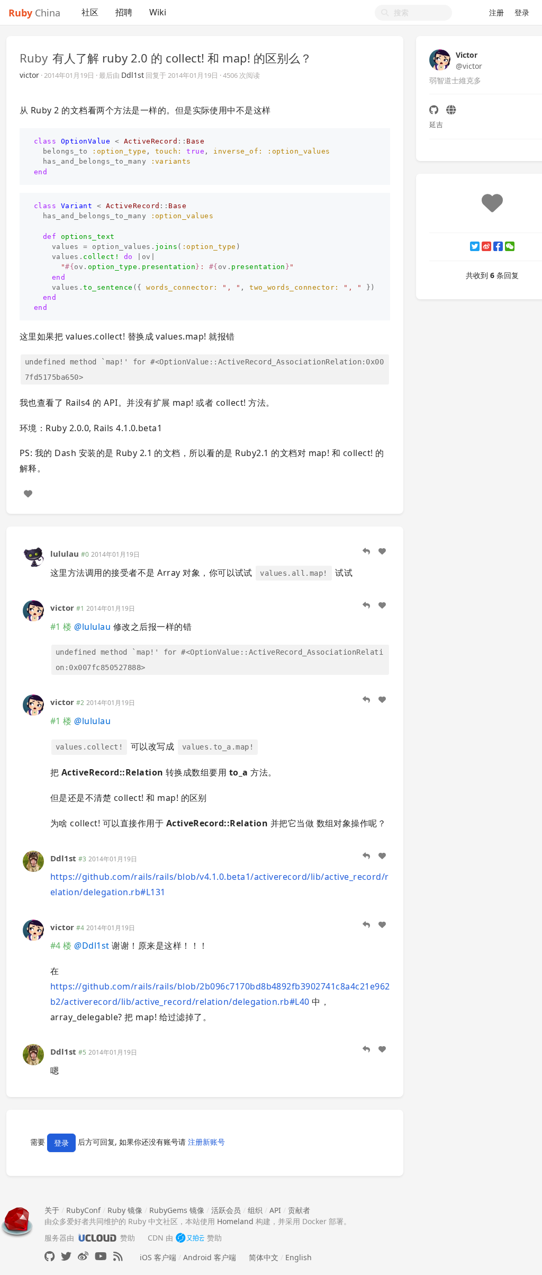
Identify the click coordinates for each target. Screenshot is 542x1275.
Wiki (157, 12)
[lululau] (33, 556)
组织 (255, 1210)
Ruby (34, 58)
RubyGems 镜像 (176, 1210)
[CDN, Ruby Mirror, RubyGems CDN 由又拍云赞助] (190, 1237)
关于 (51, 1210)
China (34, 12)
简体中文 (263, 1257)
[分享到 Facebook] (498, 246)
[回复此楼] (366, 551)
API (275, 1210)
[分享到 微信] (509, 246)
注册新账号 (206, 1142)
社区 (90, 12)
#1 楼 (61, 626)
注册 (496, 12)
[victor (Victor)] (33, 610)
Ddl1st (132, 75)
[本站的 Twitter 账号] (66, 1256)
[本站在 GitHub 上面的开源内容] (49, 1256)
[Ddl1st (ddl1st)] (33, 860)
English (298, 1257)
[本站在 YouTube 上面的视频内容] (101, 1256)
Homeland (235, 1221)
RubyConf (83, 1210)
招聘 (123, 12)
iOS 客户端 (158, 1257)
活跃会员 (226, 1210)
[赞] (28, 494)
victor (29, 75)
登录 (521, 12)
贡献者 (299, 1210)
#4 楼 (61, 945)
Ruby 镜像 (124, 1210)
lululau (64, 553)
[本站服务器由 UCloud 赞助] (97, 1238)
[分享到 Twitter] (475, 246)
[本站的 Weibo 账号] (83, 1256)
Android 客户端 (209, 1257)
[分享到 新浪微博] (486, 246)
